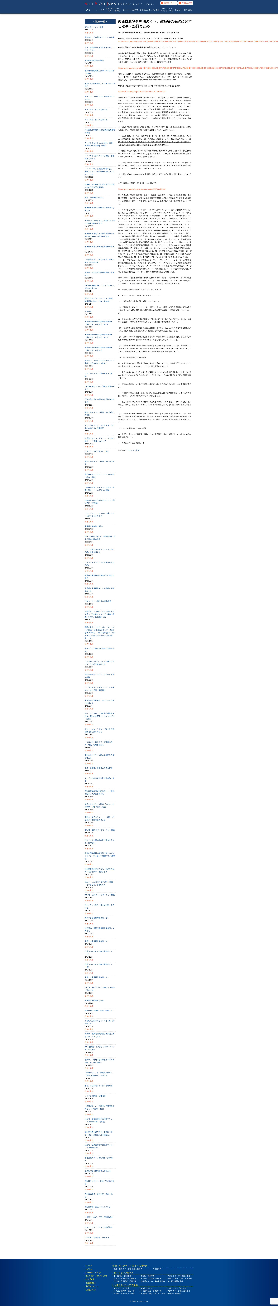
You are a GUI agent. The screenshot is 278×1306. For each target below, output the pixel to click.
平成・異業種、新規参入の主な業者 (99, 768)
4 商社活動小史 (147, 1288)
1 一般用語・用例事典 (122, 1276)
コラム (88, 10)
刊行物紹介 (188, 10)
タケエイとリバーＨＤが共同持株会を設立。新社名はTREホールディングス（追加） (99, 716)
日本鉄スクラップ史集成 (149, 10)
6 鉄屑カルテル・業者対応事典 (153, 1281)
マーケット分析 (98, 10)
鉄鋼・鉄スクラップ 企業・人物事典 (130, 1266)
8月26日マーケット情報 (94, 27)
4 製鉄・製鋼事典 (148, 1276)
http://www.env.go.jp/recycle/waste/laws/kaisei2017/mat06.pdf (141, 189)
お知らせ (88, 311)
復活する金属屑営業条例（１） (97, 941)
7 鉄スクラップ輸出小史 (177, 1288)
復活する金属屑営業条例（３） (97, 918)
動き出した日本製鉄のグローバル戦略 (99, 37)
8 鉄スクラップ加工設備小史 (179, 1291)
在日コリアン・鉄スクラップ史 (96, 1276)
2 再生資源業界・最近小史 (124, 1291)
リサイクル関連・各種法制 (95, 1096)
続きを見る (89, 33)
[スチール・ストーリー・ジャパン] (101, 4)
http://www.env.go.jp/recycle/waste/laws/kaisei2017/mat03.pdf (141, 92)
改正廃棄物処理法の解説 (94, 60)
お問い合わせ (170, 3)
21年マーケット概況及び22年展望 (98, 601)
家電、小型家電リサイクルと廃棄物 (99, 1086)
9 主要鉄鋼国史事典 (175, 1281)
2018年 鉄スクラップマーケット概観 (100, 895)
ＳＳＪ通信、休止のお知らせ (96, 109)
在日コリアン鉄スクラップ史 (167, 10)
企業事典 (158, 1269)
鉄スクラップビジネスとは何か (97, 451)
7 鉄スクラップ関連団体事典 (179, 1276)
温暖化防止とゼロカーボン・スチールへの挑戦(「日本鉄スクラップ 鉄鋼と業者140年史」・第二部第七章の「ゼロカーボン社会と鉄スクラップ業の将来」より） (100, 632)
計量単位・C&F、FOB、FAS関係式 (99, 1217)
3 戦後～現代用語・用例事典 (125, 1281)
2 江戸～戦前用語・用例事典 (125, 1278)
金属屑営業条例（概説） (94, 526)
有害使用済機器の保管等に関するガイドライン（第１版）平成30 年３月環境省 (100, 856)
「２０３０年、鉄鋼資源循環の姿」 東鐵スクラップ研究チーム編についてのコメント (100, 171)
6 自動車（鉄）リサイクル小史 (153, 1293)
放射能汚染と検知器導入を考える (98, 1171)
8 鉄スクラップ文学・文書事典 (180, 1278)
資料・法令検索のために (94, 197)
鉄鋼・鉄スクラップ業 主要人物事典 (128, 1269)
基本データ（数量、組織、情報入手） (99, 1011)
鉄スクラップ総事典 (131, 10)
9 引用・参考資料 (174, 1293)
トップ (89, 1266)
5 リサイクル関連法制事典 (151, 1278)
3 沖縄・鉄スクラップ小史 (124, 1293)
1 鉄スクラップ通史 (121, 1288)
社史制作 (178, 10)
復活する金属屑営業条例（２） (97, 977)
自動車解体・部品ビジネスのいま (98, 1207)
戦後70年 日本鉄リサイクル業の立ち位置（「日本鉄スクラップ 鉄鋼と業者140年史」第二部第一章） (99, 614)
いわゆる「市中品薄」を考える (97, 1237)
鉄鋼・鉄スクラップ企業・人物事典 (114, 10)
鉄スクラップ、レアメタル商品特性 (99, 1227)
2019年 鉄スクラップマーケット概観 (100, 830)
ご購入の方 (186, 3)
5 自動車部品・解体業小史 (151, 1291)
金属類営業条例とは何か (94, 1000)
